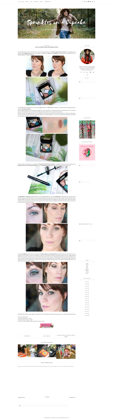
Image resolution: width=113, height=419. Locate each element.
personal (87, 272)
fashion (87, 264)
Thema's (41, 1)
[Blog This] (49, 336)
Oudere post (72, 397)
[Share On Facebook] (45, 336)
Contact (27, 1)
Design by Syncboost (65, 417)
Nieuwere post (21, 397)
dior (63, 335)
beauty (60, 335)
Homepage (47, 397)
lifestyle (87, 270)
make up (69, 335)
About (23, 1)
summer (66, 336)
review (73, 335)
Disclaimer (35, 1)
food (87, 266)
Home (19, 1)
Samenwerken (48, 1)
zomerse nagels (37, 52)
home (87, 267)
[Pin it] (47, 336)
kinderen (87, 269)
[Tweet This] (44, 336)
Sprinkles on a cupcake (56, 417)
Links (31, 1)
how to (66, 335)
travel (87, 273)
